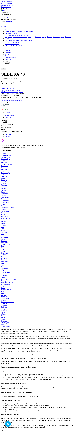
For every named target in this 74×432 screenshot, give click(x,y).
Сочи (2, 228)
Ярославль (4, 199)
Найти (7, 63)
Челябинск (4, 166)
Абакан (3, 314)
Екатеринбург (5, 159)
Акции (44, 37)
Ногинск (4, 319)
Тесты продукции (58, 37)
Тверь (3, 235)
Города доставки (6, 1)
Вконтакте (8, 134)
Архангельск (5, 248)
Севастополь (5, 201)
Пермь (3, 178)
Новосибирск (5, 157)
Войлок (7, 30)
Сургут (3, 234)
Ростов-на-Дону (6, 173)
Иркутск (3, 195)
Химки (3, 291)
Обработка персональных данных (12, 92)
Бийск (3, 288)
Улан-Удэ (4, 232)
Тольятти (4, 185)
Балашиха (4, 213)
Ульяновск (4, 194)
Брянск (3, 239)
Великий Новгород (7, 282)
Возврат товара (6, 7)
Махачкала (4, 187)
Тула (2, 227)
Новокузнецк (5, 211)
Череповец (4, 258)
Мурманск (4, 269)
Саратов (3, 181)
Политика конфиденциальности (11, 90)
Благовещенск (5, 284)
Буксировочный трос (12, 44)
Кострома (4, 275)
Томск (3, 204)
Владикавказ (5, 262)
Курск (3, 230)
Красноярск (4, 162)
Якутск (3, 256)
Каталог (4, 26)
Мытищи (4, 303)
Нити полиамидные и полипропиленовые (19, 40)
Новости (49, 37)
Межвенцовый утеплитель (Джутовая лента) (19, 31)
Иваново (4, 241)
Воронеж (4, 176)
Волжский (4, 253)
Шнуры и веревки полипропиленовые (17, 35)
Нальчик (3, 277)
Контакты (68, 37)
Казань (3, 160)
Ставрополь (5, 202)
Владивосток (5, 197)
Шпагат (7, 38)
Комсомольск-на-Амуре (8, 279)
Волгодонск (5, 281)
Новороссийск (5, 309)
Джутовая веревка (11, 33)
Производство (9, 115)
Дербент (3, 324)
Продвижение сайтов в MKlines (11, 100)
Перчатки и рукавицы (12, 42)
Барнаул (3, 188)
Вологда (3, 263)
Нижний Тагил (6, 244)
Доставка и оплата (7, 5)
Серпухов (4, 321)
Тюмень (3, 183)
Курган (3, 260)
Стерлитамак (5, 274)
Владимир (4, 242)
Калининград (5, 218)
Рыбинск (4, 312)
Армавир (4, 296)
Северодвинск (5, 298)
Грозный (3, 267)
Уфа (2, 167)
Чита (2, 246)
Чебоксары (4, 216)
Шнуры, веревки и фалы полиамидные (18, 37)
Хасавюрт (4, 316)
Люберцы (4, 307)
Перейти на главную (7, 88)
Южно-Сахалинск (7, 289)
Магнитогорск (5, 237)
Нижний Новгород (7, 164)
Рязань (3, 214)
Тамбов (3, 270)
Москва (3, 153)
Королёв (3, 300)
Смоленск (4, 251)
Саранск (3, 255)
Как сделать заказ (6, 3)
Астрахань (4, 225)
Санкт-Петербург (6, 155)
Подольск (4, 305)
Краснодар (4, 169)
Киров (3, 223)
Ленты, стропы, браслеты (13, 45)
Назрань (3, 317)
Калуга (3, 249)
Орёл (2, 265)
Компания (38, 37)
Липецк (3, 221)
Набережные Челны (7, 207)
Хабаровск (4, 192)
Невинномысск (6, 326)
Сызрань (3, 295)
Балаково (4, 310)
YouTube (7, 136)
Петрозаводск (5, 272)
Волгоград (4, 180)
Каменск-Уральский (7, 302)
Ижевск (3, 190)
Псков (3, 286)
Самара (3, 171)
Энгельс (3, 293)
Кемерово (4, 206)
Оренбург (4, 209)
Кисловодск (5, 323)
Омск (2, 174)
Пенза (3, 220)
